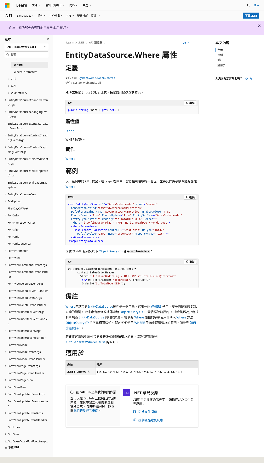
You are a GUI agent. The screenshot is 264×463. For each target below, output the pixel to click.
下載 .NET (251, 15)
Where (70, 159)
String (70, 131)
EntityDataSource (100, 306)
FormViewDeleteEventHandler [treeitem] (27, 305)
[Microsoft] (7, 5)
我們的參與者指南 (85, 410)
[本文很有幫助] (246, 78)
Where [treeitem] (18, 64)
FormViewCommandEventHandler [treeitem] (28, 274)
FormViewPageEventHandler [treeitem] (26, 373)
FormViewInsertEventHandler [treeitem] (27, 338)
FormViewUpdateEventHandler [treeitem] (27, 420)
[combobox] (26, 47)
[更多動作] (195, 43)
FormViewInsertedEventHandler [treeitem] (28, 321)
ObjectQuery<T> (111, 251)
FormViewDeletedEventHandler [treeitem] (28, 291)
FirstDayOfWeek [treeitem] (18, 208)
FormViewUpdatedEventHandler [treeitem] (28, 403)
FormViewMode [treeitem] (18, 345)
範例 (220, 55)
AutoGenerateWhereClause (86, 342)
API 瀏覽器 (95, 42)
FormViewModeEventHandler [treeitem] (26, 359)
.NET (81, 42)
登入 (256, 5)
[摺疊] (48, 39)
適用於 (221, 65)
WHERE (156, 306)
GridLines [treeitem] (14, 427)
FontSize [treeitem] (13, 229)
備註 (220, 60)
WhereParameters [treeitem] (25, 72)
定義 (220, 50)
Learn (70, 42)
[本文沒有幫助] (251, 78)
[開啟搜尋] (248, 5)
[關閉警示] (259, 26)
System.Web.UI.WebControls (97, 78)
